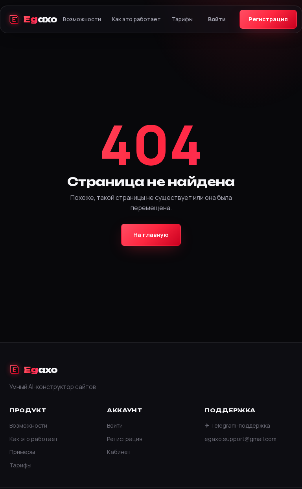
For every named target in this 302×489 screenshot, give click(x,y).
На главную (151, 235)
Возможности (82, 19)
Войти (217, 19)
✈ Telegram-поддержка (237, 425)
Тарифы (182, 19)
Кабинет (119, 452)
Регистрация (268, 19)
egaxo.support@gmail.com (240, 439)
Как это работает (136, 19)
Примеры (22, 452)
